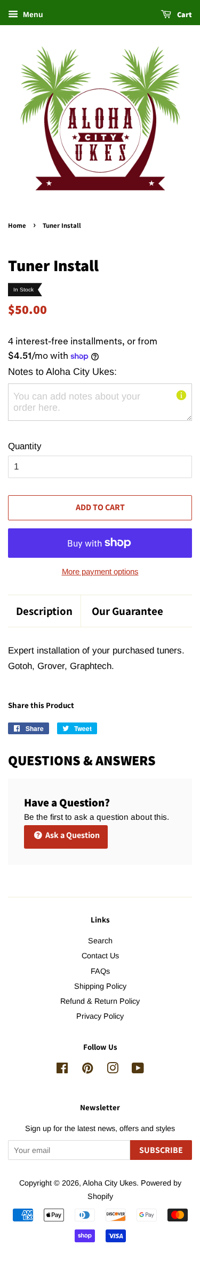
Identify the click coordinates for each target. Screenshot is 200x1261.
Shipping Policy (100, 986)
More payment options (100, 571)
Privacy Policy (100, 1016)
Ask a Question (72, 835)
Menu (32, 14)
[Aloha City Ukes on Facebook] (62, 1070)
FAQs (100, 971)
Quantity (25, 446)
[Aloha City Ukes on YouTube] (138, 1070)
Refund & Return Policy (100, 1001)
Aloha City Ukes (110, 1183)
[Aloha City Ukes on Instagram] (112, 1070)
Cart (183, 14)
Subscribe (161, 1150)
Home (17, 225)
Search (100, 940)
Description (44, 611)
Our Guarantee (127, 611)
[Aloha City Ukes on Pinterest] (87, 1070)
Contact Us (100, 955)
